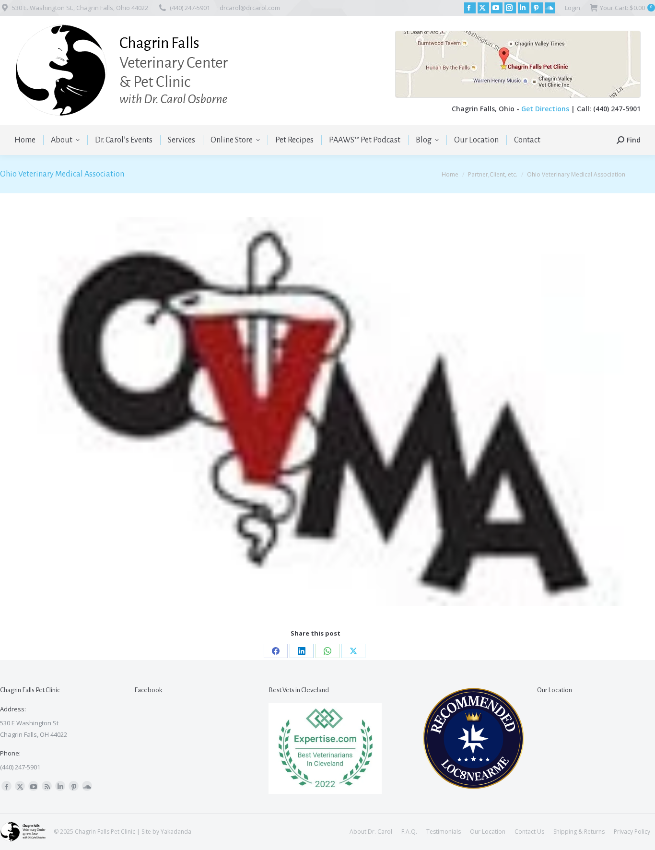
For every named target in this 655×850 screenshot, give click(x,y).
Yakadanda (176, 831)
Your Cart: (626, 7)
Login (572, 7)
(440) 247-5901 (190, 7)
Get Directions (545, 108)
